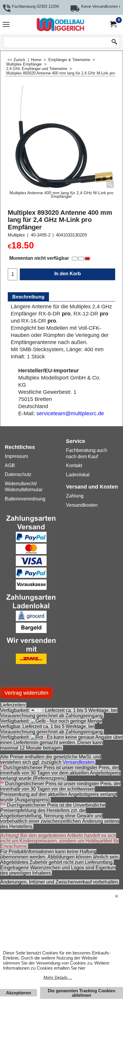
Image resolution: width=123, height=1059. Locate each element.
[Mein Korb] (112, 24)
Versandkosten (78, 762)
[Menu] (6, 25)
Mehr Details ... (58, 977)
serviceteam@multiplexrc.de (70, 413)
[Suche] (114, 42)
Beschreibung (28, 296)
